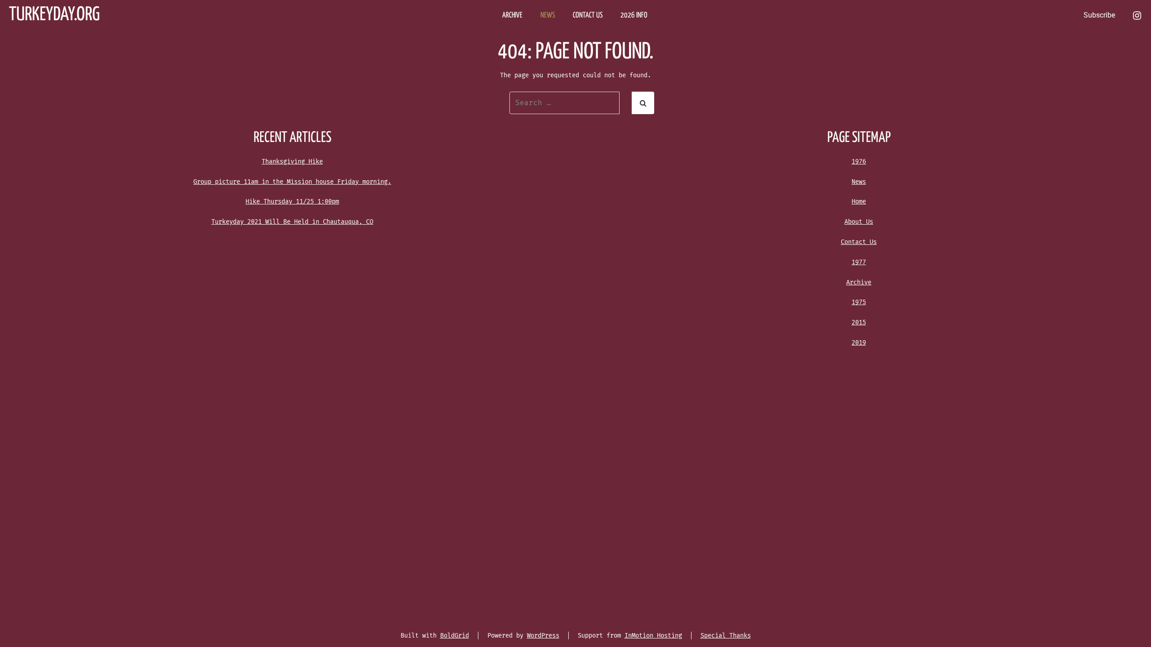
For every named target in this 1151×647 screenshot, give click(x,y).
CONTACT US (587, 15)
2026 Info (633, 15)
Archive (858, 282)
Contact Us (859, 242)
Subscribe (1099, 15)
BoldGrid (454, 635)
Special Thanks (725, 635)
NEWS (547, 15)
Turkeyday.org (54, 15)
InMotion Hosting (653, 635)
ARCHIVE (512, 15)
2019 (859, 342)
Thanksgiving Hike (292, 161)
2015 (859, 322)
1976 (859, 161)
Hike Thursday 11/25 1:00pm (292, 201)
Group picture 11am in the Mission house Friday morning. (292, 182)
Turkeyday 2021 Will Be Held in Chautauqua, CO (292, 222)
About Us (858, 222)
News (859, 182)
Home (859, 201)
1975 (859, 302)
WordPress (543, 635)
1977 (859, 262)
